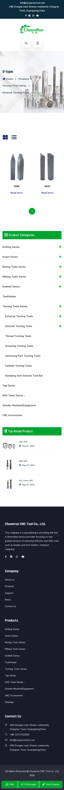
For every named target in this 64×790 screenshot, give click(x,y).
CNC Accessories (12, 415)
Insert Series (10, 257)
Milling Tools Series (14, 276)
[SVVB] (17, 166)
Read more (17, 192)
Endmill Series (11, 286)
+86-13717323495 (19, 734)
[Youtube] (37, 15)
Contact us (10, 606)
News (8, 599)
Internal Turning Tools (18, 326)
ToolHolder (9, 296)
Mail (11, 784)
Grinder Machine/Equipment (19, 405)
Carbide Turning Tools (18, 365)
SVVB (16, 186)
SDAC (47, 186)
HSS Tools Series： (14, 395)
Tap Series (8, 385)
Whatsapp (30, 784)
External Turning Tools (15, 92)
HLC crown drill (26, 480)
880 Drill (23, 461)
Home (9, 79)
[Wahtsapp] (17, 556)
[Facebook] (26, 15)
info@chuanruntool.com (32, 2)
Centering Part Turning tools (23, 356)
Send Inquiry (52, 784)
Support (9, 593)
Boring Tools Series (14, 266)
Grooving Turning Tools (19, 346)
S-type (38, 92)
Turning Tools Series (14, 85)
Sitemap (9, 702)
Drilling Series (11, 247)
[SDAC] (47, 166)
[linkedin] (29, 15)
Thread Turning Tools (18, 336)
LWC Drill (23, 441)
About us (9, 579)
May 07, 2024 (28, 446)
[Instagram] (33, 15)
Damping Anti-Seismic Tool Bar (24, 375)
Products (24, 79)
